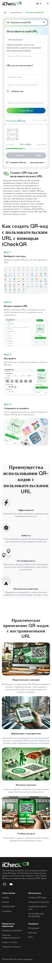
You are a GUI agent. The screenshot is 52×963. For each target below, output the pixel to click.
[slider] (24, 148)
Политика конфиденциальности (11, 936)
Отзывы (5, 902)
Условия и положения (11, 946)
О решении (7, 911)
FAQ (30, 937)
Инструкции (33, 928)
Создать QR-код (16, 12)
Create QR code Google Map (36, 915)
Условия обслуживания (12, 930)
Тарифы (5, 897)
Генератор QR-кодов (37, 897)
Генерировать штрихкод (38, 902)
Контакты (32, 932)
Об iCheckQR (8, 906)
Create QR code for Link (37, 907)
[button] (26, 22)
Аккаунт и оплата (9, 942)
